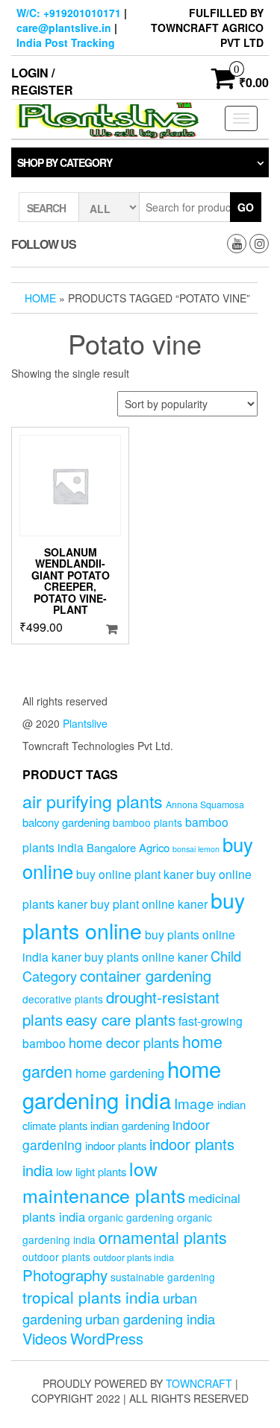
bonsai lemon (196, 848)
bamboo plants (147, 822)
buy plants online (133, 914)
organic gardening (131, 1217)
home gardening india (121, 1084)
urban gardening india (150, 1318)
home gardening (119, 1073)
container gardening (145, 975)
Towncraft (199, 1383)
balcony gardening (66, 822)
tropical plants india (91, 1297)
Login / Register (42, 81)
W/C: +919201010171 (68, 12)
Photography (65, 1274)
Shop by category (64, 162)
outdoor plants (56, 1256)
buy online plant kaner (134, 874)
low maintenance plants (103, 1181)
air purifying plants (92, 800)
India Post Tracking (65, 42)
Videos (44, 1338)
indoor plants (115, 1145)
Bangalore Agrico (128, 847)
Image (194, 1103)
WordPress (106, 1338)
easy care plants (120, 1019)
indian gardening (129, 1125)
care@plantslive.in (63, 27)
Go (245, 207)
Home (40, 298)
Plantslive (85, 723)
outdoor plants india (133, 1257)
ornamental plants (163, 1236)
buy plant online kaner (149, 903)
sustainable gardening (163, 1276)
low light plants (91, 1171)
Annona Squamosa (205, 804)
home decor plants (124, 1042)
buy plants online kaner (146, 956)
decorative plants (62, 998)
